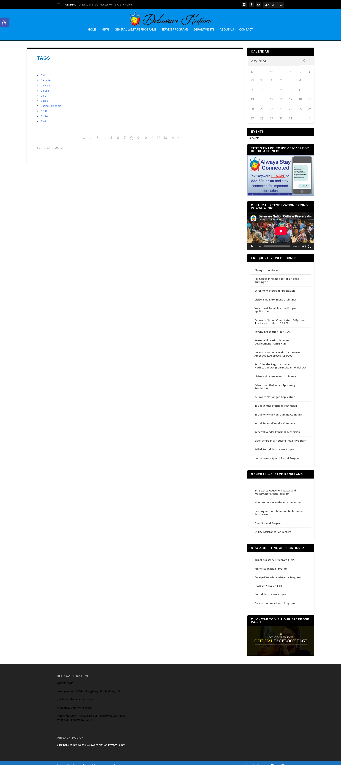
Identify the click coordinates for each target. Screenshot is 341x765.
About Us (227, 29)
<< (84, 138)
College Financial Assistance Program (278, 577)
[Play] (252, 246)
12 (158, 137)
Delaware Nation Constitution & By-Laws (280, 320)
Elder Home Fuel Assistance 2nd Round (278, 502)
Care (43, 95)
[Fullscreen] (310, 246)
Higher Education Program (271, 568)
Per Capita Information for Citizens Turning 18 (277, 280)
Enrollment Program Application (275, 290)
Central (45, 116)
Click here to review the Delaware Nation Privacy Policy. (91, 745)
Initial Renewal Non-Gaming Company (278, 414)
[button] (4, 22)
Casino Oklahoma (51, 106)
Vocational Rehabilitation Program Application (276, 310)
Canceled (46, 85)
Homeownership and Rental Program (278, 458)
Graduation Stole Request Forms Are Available (105, 4)
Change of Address (266, 270)
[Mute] (304, 246)
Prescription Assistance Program (275, 603)
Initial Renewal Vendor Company (275, 423)
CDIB (44, 111)
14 (172, 137)
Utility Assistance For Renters (273, 532)
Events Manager (56, 148)
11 (151, 137)
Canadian (46, 80)
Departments (204, 29)
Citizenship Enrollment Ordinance (275, 299)
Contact (246, 29)
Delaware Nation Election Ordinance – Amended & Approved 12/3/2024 (278, 354)
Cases (44, 100)
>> (185, 138)
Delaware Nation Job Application (275, 397)
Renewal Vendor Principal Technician (277, 432)
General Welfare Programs (135, 29)
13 (165, 137)
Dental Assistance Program (271, 594)
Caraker (45, 90)
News (105, 29)
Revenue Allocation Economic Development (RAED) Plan (273, 342)
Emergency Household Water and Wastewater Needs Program (275, 492)
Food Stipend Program (268, 523)
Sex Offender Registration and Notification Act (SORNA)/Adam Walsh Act (280, 366)
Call (43, 75)
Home (92, 29)
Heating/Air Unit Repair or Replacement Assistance (279, 512)
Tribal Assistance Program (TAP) (274, 560)
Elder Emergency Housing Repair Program (280, 440)
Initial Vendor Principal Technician (276, 405)
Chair (44, 121)
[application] (280, 231)
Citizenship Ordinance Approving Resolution (275, 386)
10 (145, 137)
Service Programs (175, 29)
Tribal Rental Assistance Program (276, 449)
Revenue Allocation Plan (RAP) (273, 331)
